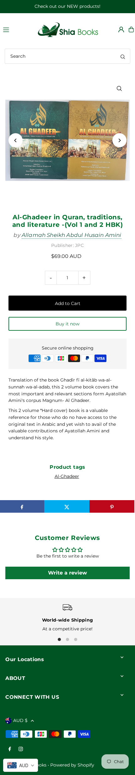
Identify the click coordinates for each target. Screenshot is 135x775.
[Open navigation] (16, 29)
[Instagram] (21, 749)
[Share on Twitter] (66, 506)
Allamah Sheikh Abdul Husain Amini (72, 235)
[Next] (119, 140)
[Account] (121, 29)
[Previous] (15, 140)
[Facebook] (9, 749)
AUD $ (20, 720)
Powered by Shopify (72, 764)
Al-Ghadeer (67, 476)
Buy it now (67, 323)
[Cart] (131, 29)
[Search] (122, 56)
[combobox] (67, 56)
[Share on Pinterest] (111, 506)
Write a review (67, 573)
